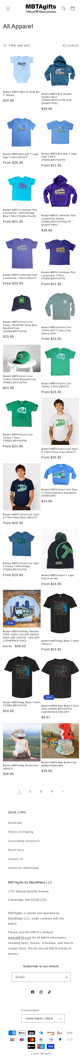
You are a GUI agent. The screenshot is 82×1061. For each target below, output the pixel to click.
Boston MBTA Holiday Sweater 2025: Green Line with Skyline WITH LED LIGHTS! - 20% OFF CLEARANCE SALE (21, 636)
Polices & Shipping (20, 831)
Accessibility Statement (24, 841)
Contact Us (15, 858)
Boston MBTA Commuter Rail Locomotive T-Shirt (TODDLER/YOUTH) (58, 275)
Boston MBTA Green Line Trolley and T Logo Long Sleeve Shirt (56, 330)
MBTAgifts (45, 1053)
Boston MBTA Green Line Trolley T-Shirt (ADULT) (56, 385)
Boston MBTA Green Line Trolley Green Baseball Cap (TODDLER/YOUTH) (19, 379)
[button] (8, 8)
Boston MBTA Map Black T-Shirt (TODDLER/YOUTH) (21, 704)
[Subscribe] (66, 977)
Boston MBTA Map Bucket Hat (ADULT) (20, 767)
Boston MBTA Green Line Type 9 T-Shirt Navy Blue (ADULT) (21, 516)
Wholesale (15, 822)
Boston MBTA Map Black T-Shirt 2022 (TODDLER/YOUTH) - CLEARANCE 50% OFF (60, 708)
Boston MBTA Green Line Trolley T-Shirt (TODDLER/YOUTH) (18, 437)
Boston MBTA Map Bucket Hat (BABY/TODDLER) (59, 764)
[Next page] (62, 791)
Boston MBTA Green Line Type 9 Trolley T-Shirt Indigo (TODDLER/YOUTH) (21, 566)
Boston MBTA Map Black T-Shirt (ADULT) (60, 642)
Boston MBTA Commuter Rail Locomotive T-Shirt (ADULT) (20, 276)
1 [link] (19, 791)
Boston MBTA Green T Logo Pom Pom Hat (57, 577)
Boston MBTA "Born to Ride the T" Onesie (21, 93)
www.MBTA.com (19, 937)
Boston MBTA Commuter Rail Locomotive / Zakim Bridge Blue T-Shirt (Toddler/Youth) (20, 212)
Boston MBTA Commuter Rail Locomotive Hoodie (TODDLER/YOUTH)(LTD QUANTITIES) (58, 220)
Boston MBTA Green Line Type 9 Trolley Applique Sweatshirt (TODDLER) (59, 492)
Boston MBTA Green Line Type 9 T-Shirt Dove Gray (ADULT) (59, 450)
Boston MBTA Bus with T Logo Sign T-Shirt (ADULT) (20, 156)
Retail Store (16, 850)
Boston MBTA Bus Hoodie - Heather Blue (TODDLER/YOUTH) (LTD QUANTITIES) (57, 98)
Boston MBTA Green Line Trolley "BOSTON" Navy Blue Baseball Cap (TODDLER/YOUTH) (20, 327)
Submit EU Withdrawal (23, 867)
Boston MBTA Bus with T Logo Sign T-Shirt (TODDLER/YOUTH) (59, 156)
